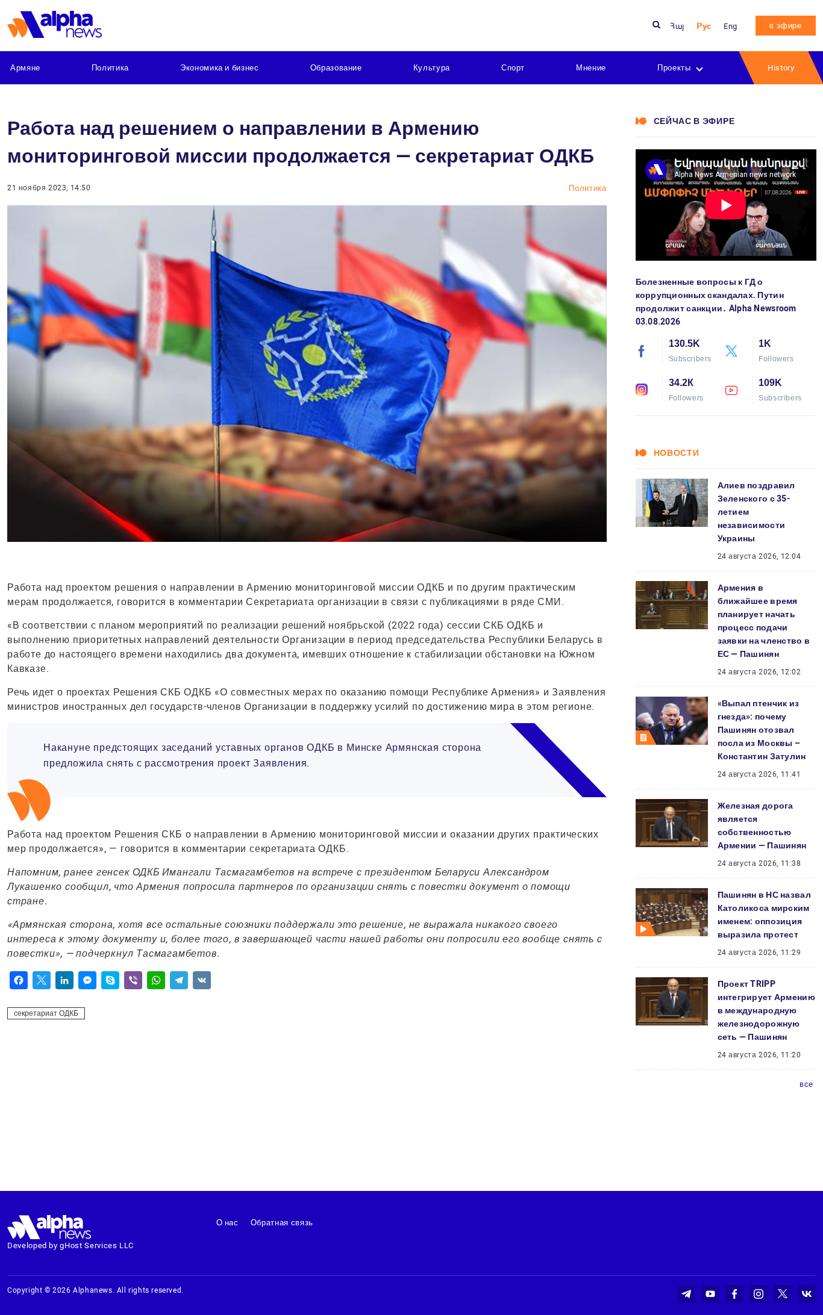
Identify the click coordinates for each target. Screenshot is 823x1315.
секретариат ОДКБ (46, 1013)
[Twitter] (41, 980)
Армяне (25, 67)
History (781, 67)
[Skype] (110, 980)
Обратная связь (282, 1222)
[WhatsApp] (156, 980)
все (806, 1084)
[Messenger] (87, 980)
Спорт (513, 67)
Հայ (677, 26)
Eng (730, 26)
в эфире (785, 25)
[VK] (201, 980)
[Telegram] (178, 980)
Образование (336, 67)
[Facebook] (18, 980)
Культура (431, 67)
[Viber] (133, 980)
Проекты (674, 67)
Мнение (591, 67)
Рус (704, 26)
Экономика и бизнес (219, 67)
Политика (110, 67)
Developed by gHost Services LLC (70, 1245)
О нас (227, 1222)
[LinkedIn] (64, 980)
